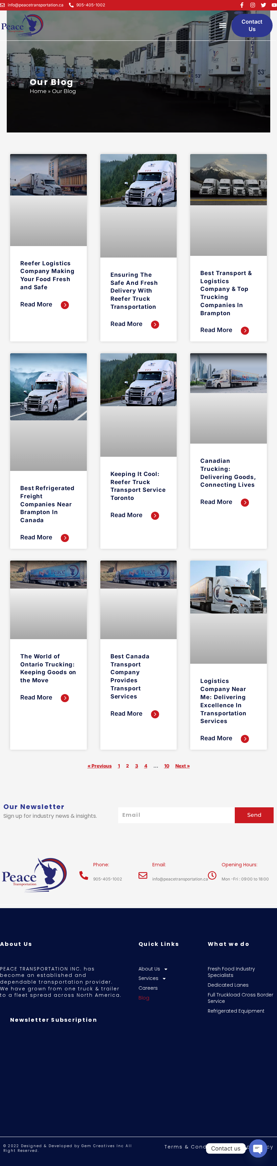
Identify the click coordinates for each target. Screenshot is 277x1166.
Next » (182, 766)
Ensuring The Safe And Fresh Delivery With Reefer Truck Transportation (134, 290)
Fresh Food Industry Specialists (231, 972)
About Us (149, 969)
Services (148, 978)
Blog (143, 998)
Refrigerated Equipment (236, 1011)
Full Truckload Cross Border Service (240, 998)
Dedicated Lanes (228, 985)
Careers (148, 988)
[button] (222, 25)
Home (38, 91)
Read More (37, 304)
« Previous (99, 766)
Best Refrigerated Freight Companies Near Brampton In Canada (47, 504)
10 (166, 766)
